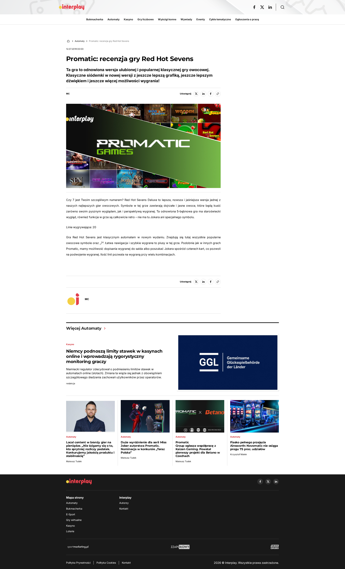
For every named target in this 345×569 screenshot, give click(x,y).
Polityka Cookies (106, 562)
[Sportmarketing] (78, 547)
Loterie (70, 531)
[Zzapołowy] (180, 547)
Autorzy (124, 502)
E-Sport (70, 514)
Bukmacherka (74, 508)
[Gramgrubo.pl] (275, 547)
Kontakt (123, 508)
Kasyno (70, 525)
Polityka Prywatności (78, 562)
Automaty (80, 41)
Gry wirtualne (74, 519)
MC (68, 94)
